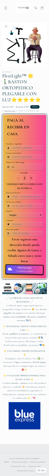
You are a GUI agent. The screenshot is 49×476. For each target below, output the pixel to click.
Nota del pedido (12, 229)
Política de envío (35, 466)
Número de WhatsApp (15, 162)
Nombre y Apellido (14, 144)
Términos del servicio (18, 466)
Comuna (10, 220)
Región (9, 211)
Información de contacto (26, 471)
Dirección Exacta (13, 192)
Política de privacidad (19, 462)
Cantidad (23, 173)
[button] (6, 8)
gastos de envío (10, 111)
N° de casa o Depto (13, 202)
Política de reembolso (37, 462)
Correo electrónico (14, 153)
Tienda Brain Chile (22, 458)
